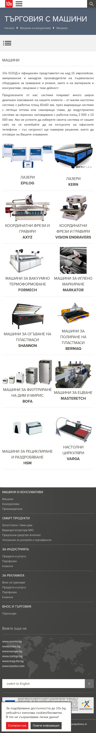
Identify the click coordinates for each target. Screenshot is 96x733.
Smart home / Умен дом (17, 525)
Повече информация (46, 725)
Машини (7, 499)
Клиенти (7, 566)
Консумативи (10, 504)
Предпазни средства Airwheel (21, 535)
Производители (12, 509)
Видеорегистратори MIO (18, 530)
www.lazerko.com (13, 666)
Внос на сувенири (13, 582)
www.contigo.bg (12, 656)
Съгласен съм (17, 725)
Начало (9, 28)
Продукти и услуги (14, 556)
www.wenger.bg (12, 651)
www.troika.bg (11, 646)
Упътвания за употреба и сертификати (26, 540)
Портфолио (9, 561)
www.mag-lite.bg (12, 661)
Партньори (9, 613)
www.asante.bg (12, 641)
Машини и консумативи (35, 28)
